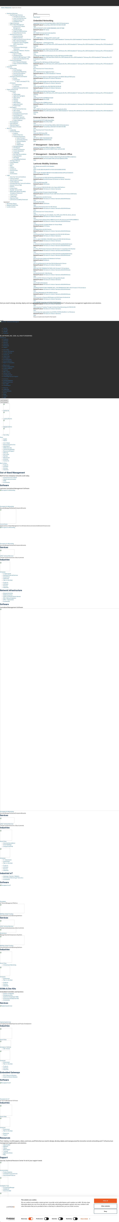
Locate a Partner (7, 418)
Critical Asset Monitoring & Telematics (13, 877)
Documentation (4, 1170)
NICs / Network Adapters (9, 598)
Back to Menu (3, 463)
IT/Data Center (7, 573)
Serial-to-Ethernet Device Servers (12, 596)
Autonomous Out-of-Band (10, 477)
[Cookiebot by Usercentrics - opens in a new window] (10, 1219)
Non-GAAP (6, 383)
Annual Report (7, 385)
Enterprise (2, 572)
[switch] (46, 1218)
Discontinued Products (9, 1175)
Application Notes (7, 1153)
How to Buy (6, 435)
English (5, 439)
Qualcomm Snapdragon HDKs (11, 996)
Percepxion (3, 901)
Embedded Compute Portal (10, 1173)
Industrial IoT (6, 446)
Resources (6, 1133)
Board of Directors (8, 382)
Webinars (5, 1146)
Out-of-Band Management (12, 472)
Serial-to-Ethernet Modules (10, 1077)
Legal (4, 397)
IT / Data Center (7, 860)
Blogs (4, 394)
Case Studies (6, 1144)
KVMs (4, 480)
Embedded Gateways (10, 1072)
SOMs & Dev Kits (7, 448)
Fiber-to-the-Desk (7, 580)
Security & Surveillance (9, 843)
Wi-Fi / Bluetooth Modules (10, 1075)
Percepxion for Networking (7, 506)
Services (5, 468)
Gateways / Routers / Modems (11, 876)
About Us (5, 387)
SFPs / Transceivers (8, 599)
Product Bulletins (7, 1172)
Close (1, 437)
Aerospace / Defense (5, 1047)
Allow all (105, 1200)
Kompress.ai (3, 933)
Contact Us (6, 410)
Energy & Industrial (8, 846)
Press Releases (7, 391)
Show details (84, 1218)
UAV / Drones (6, 1048)
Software (5, 466)
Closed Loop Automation (9, 479)
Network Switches (8, 593)
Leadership (6, 389)
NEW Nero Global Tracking (6, 914)
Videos (5, 1148)
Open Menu (3, 3)
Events (5, 392)
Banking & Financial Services (10, 575)
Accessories (6, 482)
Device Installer (7, 1190)
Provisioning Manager (8, 1187)
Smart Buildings (7, 844)
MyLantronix (6, 457)
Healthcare (6, 578)
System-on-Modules (8, 993)
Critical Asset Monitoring (9, 965)
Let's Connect (4, 400)
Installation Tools (4, 1186)
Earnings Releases (8, 380)
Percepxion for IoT (5, 1099)
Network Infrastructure (9, 444)
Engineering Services (5, 1022)
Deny (105, 1211)
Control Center (4, 524)
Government (6, 577)
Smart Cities (3, 841)
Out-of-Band (6, 443)
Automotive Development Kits (11, 998)
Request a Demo (7, 426)
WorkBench (6, 1189)
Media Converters (7, 595)
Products (5, 465)
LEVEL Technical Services (6, 556)
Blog (4, 1154)
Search (5, 440)
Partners (5, 456)
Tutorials (5, 1151)
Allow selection (105, 1206)
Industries (5, 469)
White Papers (6, 1149)
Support (5, 1135)
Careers (5, 396)
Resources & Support (8, 451)
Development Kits (7, 995)
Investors (5, 459)
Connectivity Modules (8, 449)
